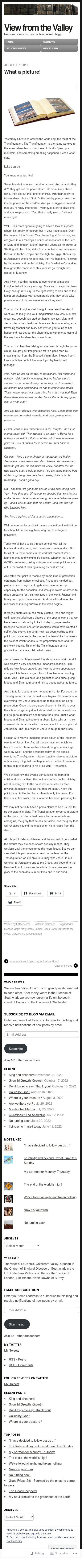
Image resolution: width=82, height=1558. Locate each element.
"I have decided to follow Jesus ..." (47, 1145)
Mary (14, 933)
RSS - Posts (17, 1359)
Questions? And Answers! (27, 1114)
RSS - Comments (21, 1365)
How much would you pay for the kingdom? (34, 961)
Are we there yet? (21, 1103)
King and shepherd (21, 1074)
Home (10, 41)
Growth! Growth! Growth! (26, 1080)
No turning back (19, 1120)
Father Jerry (23, 924)
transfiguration (33, 933)
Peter (21, 933)
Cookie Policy (14, 1541)
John (54, 929)
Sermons (49, 41)
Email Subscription (21, 1289)
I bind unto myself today (25, 1126)
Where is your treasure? (25, 1097)
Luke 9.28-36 (12, 166)
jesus (47, 929)
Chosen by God (63, 965)
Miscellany (50, 48)
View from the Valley (38, 27)
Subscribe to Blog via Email (29, 1014)
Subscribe (16, 1048)
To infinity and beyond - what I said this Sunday (41, 1446)
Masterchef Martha (22, 1109)
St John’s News (16, 48)
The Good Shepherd (23, 1491)
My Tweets (11, 1350)
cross (31, 929)
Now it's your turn (36, 1209)
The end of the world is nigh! (43, 1184)
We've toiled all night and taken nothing (50, 1197)
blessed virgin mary (15, 929)
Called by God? (19, 1092)
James (38, 929)
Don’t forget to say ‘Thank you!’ (30, 1086)
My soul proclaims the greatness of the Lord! (39, 1496)
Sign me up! (17, 1324)
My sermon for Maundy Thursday (47, 1171)
